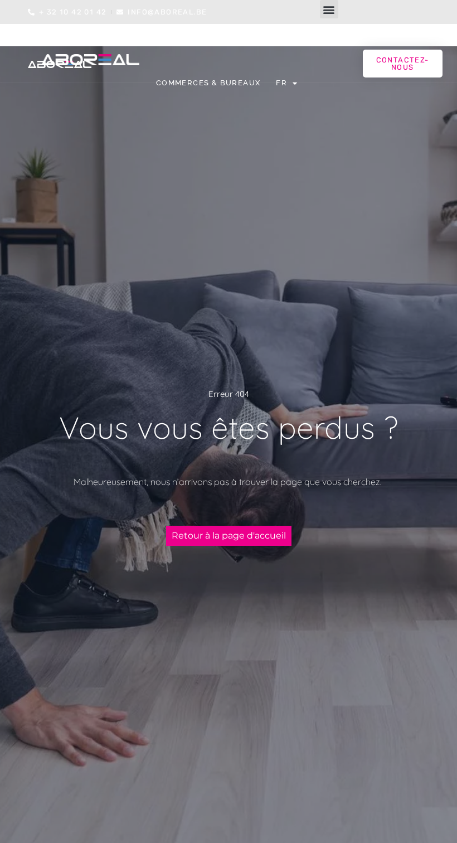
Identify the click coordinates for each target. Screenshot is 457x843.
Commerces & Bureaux (208, 83)
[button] (329, 9)
